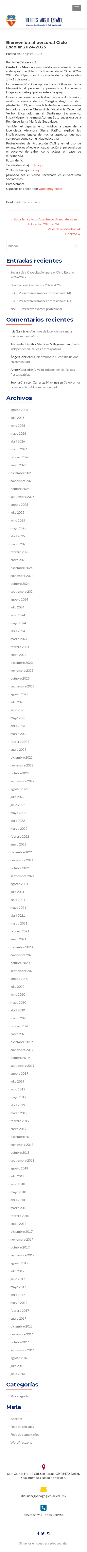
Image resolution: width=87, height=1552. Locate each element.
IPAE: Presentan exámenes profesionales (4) (41, 293)
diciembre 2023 (22, 662)
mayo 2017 (18, 1287)
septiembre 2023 (22, 686)
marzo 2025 (19, 544)
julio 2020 (17, 986)
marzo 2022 (19, 828)
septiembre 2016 (22, 1350)
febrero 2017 (20, 1310)
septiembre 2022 (22, 781)
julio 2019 (17, 1081)
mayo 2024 (18, 623)
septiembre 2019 (22, 1065)
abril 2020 (18, 1010)
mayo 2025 (18, 528)
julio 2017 (17, 1271)
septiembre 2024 (22, 591)
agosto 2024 (19, 599)
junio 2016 (18, 1374)
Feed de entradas (22, 1426)
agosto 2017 (19, 1263)
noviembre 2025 (22, 481)
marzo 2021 (19, 923)
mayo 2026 (18, 433)
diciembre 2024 (22, 568)
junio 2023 (18, 710)
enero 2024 (18, 654)
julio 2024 (17, 607)
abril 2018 (18, 1200)
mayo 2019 (18, 1097)
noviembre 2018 (22, 1144)
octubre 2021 (20, 868)
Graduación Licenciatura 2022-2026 (36, 285)
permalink (33, 202)
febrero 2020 (20, 1026)
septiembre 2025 (22, 496)
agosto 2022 (19, 789)
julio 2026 (17, 417)
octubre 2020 (20, 963)
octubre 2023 (20, 678)
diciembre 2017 (22, 1231)
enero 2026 (18, 465)
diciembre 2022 (22, 757)
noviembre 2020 (22, 955)
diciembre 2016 (22, 1326)
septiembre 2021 (22, 876)
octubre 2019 (20, 1057)
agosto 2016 (19, 1358)
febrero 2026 (20, 457)
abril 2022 (18, 820)
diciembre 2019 (22, 1042)
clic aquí (37, 165)
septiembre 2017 (22, 1255)
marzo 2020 (19, 1018)
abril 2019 (18, 1105)
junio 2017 (18, 1279)
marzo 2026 (19, 449)
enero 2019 (18, 1129)
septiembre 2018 (22, 1160)
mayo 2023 (18, 718)
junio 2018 (18, 1184)
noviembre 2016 (22, 1334)
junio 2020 (18, 994)
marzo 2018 (19, 1208)
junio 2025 (18, 520)
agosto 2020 (19, 978)
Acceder (16, 1419)
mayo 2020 (18, 1002)
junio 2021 (18, 899)
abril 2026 (18, 441)
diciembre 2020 (22, 947)
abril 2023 (18, 726)
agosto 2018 (19, 1168)
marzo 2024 (19, 639)
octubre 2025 (20, 489)
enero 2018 (18, 1223)
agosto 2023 (19, 694)
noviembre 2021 (22, 860)
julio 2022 (17, 797)
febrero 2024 (20, 647)
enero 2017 (18, 1318)
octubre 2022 (20, 773)
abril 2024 (18, 631)
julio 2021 (17, 892)
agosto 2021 (19, 884)
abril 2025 (18, 536)
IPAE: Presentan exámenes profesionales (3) (41, 301)
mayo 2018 (18, 1192)
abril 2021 (18, 915)
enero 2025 (18, 560)
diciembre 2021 (22, 852)
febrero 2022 (20, 836)
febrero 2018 (20, 1215)
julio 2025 (17, 512)
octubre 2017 (20, 1247)
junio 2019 (18, 1089)
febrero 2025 (20, 552)
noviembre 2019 (22, 1050)
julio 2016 (17, 1366)
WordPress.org (21, 1442)
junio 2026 (18, 425)
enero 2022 (18, 844)
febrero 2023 (20, 741)
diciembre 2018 (22, 1136)
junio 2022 (18, 805)
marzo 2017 (19, 1302)
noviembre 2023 (22, 670)
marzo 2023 (19, 733)
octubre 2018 (20, 1152)
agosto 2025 (19, 504)
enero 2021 (18, 939)
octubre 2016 (20, 1342)
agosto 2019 (19, 1073)
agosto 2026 (19, 410)
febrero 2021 (20, 931)
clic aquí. (35, 170)
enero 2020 (18, 1034)
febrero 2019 (20, 1121)
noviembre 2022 (22, 765)
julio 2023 (17, 702)
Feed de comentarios (25, 1434)
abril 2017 (18, 1295)
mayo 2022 (18, 812)
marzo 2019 (19, 1113)
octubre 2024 (20, 583)
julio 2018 (17, 1176)
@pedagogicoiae (50, 188)
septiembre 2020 (22, 971)
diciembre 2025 (22, 473)
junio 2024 (18, 615)
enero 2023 (18, 749)
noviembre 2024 (22, 575)
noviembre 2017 (22, 1239)
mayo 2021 (18, 907)
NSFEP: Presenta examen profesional (36, 309)
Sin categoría (20, 1396)
